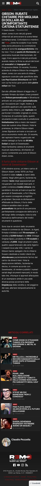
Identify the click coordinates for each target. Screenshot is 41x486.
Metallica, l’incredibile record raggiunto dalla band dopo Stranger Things (26, 360)
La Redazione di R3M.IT (11, 477)
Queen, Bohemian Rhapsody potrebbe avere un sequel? (23, 424)
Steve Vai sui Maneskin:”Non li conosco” (22, 394)
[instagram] (22, 465)
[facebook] (14, 465)
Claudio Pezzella (8, 30)
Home (4, 10)
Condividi (36, 483)
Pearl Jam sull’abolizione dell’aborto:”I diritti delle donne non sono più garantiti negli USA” (25, 377)
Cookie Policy (9, 480)
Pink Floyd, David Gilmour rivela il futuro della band (26, 409)
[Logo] (14, 3)
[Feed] (26, 465)
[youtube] (18, 465)
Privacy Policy (31, 477)
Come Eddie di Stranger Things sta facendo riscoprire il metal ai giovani (25, 343)
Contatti (23, 477)
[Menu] (3, 3)
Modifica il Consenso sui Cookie (25, 480)
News (10, 10)
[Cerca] (37, 3)
